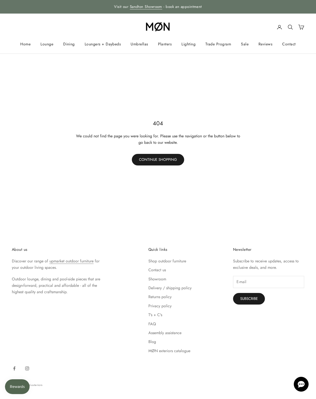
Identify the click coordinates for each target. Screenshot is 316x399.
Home (25, 44)
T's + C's (155, 315)
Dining (69, 44)
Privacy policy (160, 306)
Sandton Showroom (146, 6)
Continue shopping (158, 159)
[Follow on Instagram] (27, 368)
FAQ (152, 324)
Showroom (157, 279)
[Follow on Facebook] (14, 368)
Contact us (157, 270)
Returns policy (160, 297)
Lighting (188, 44)
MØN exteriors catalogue (169, 351)
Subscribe (249, 298)
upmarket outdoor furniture (71, 261)
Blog (152, 342)
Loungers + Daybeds (103, 44)
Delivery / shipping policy (170, 288)
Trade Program (218, 44)
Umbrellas (139, 44)
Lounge (46, 44)
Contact (289, 44)
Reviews (265, 44)
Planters (165, 44)
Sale (245, 44)
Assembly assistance (164, 333)
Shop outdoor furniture (167, 261)
